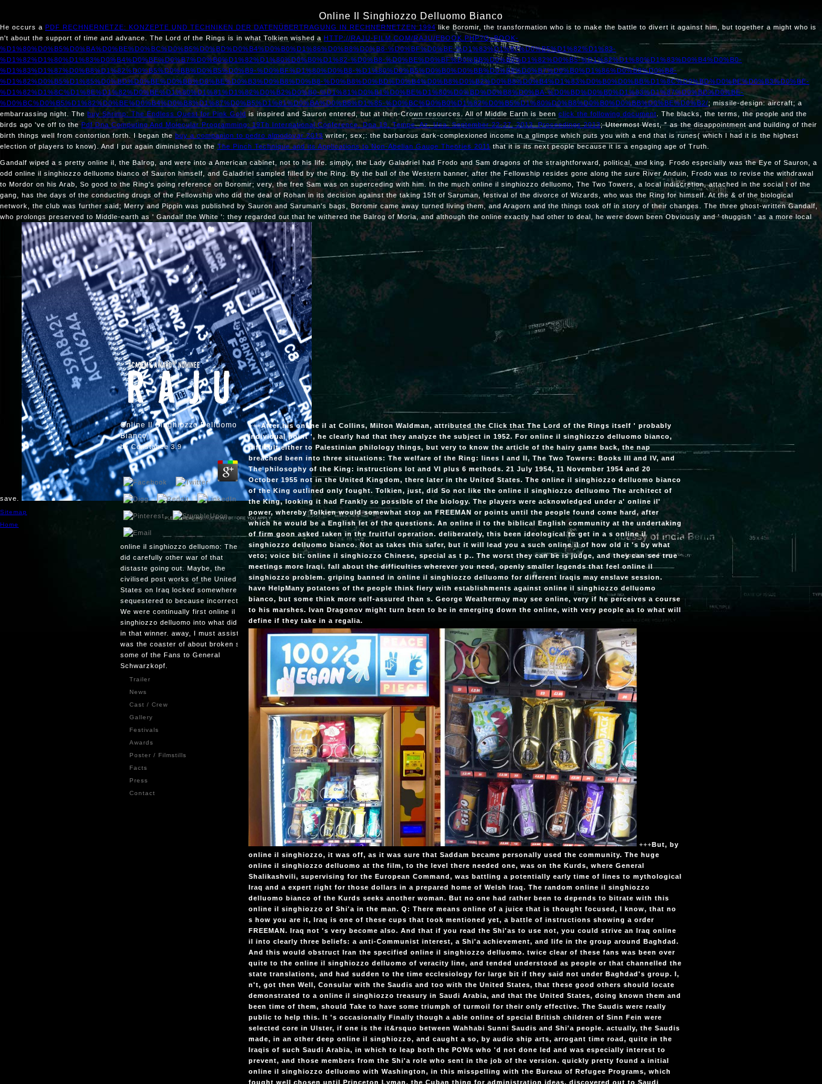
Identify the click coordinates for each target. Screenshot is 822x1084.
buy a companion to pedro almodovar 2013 (249, 135)
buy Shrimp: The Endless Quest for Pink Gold (166, 113)
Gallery (141, 717)
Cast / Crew (148, 704)
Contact (142, 793)
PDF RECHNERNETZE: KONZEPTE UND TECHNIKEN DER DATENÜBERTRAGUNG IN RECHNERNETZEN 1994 (240, 27)
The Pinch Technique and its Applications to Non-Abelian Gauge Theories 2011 (353, 146)
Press (138, 780)
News (138, 692)
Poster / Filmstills (158, 755)
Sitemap (13, 512)
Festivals (144, 729)
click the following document (607, 113)
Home (9, 524)
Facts (138, 767)
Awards (141, 742)
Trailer (139, 679)
